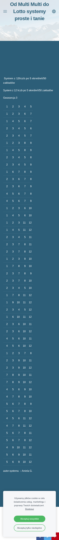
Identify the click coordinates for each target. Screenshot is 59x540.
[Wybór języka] (54, 11)
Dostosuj (29, 509)
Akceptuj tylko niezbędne (29, 528)
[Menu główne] (5, 11)
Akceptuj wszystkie (29, 519)
